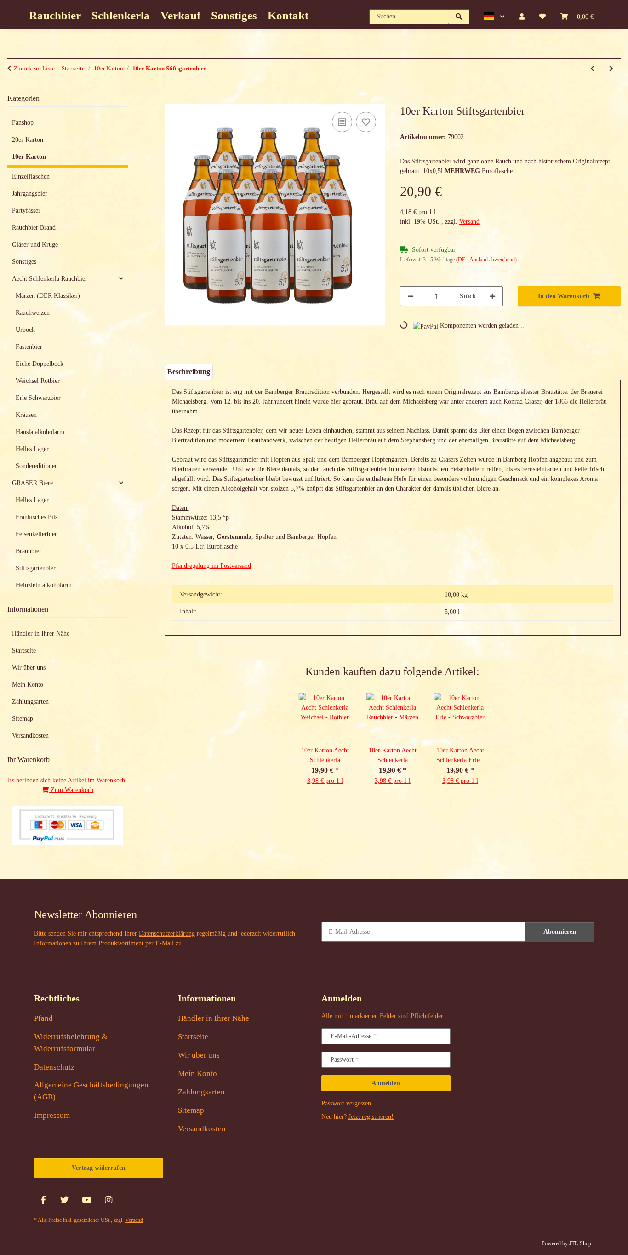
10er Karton (29, 156)
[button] (494, 16)
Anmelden (385, 1083)
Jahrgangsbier (29, 193)
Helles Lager (32, 448)
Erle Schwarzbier (38, 397)
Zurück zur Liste (34, 68)
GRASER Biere (32, 483)
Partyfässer (26, 210)
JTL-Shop (580, 1243)
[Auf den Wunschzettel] (366, 122)
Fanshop (23, 122)
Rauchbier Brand (34, 227)
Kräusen (26, 414)
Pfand (43, 1018)
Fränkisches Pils (36, 517)
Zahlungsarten (30, 701)
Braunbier (28, 551)
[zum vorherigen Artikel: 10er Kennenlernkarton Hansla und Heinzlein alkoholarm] (592, 69)
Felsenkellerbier (36, 534)
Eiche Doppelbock (39, 363)
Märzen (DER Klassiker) (48, 295)
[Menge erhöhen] (492, 296)
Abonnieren (559, 931)
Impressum (52, 1115)
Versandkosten (30, 735)
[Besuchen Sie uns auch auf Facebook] (43, 1200)
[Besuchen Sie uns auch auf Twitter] (65, 1200)
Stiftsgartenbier (36, 568)
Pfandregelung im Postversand (211, 565)
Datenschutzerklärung (167, 933)
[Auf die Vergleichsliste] (342, 122)
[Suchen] (459, 16)
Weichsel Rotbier (38, 380)
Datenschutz (54, 1067)
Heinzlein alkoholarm (44, 585)
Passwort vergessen (346, 1103)
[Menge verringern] (410, 296)
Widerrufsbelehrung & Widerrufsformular (71, 1042)
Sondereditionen (37, 466)
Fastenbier (29, 346)
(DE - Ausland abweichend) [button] (486, 259)
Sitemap (22, 718)
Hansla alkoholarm (40, 431)
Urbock (25, 329)
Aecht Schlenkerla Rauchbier (49, 278)
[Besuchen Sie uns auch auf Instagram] (108, 1200)
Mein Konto (27, 684)
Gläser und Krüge (35, 244)
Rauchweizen (33, 312)
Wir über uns (29, 667)
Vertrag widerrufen (99, 1167)
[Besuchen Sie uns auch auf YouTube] (87, 1200)
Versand (469, 221)
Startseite (24, 650)
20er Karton (27, 139)
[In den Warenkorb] (172, 99)
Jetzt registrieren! (371, 1116)
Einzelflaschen (31, 176)
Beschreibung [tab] (188, 372)
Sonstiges (24, 261)
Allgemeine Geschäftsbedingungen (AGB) (91, 1091)
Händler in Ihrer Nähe (40, 633)
